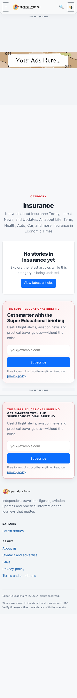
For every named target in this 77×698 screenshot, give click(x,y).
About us (9, 548)
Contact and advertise (19, 555)
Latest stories (13, 531)
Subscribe (38, 362)
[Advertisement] (38, 146)
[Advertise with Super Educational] (38, 59)
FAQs (6, 562)
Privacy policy (13, 569)
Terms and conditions (19, 576)
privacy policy (16, 376)
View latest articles (38, 283)
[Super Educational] (27, 7)
